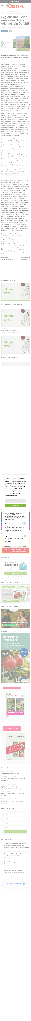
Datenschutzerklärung (11, 495)
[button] (15, 501)
